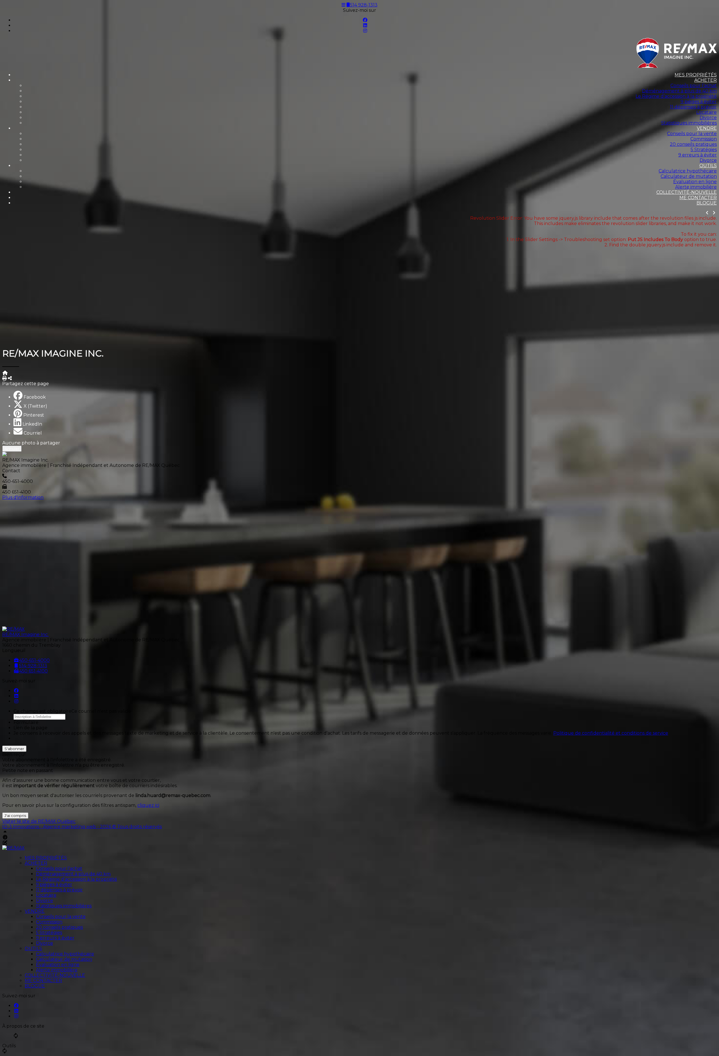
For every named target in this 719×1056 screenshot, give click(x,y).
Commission (703, 139)
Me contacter (698, 197)
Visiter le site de (39, 821)
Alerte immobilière (696, 187)
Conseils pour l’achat (693, 85)
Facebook (35, 397)
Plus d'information (23, 497)
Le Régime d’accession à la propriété (676, 96)
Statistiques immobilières (689, 123)
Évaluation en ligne (695, 181)
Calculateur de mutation (689, 176)
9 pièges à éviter (699, 101)
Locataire (706, 112)
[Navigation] (343, 5)
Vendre (707, 128)
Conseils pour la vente (692, 133)
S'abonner (14, 748)
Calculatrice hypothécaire (688, 171)
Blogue (707, 203)
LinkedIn (32, 424)
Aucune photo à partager (31, 443)
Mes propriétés (696, 75)
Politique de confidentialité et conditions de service (610, 733)
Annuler (11, 448)
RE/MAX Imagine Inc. (25, 634)
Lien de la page (30, 727)
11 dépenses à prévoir (693, 107)
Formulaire (25, 722)
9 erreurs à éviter (697, 155)
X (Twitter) (35, 406)
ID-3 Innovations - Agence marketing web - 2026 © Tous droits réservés (82, 826)
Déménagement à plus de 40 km (679, 91)
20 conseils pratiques (693, 144)
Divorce (708, 117)
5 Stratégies (704, 149)
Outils (708, 165)
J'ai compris (15, 815)
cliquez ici (148, 805)
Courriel (33, 433)
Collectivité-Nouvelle (686, 192)
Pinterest (33, 415)
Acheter (705, 80)
